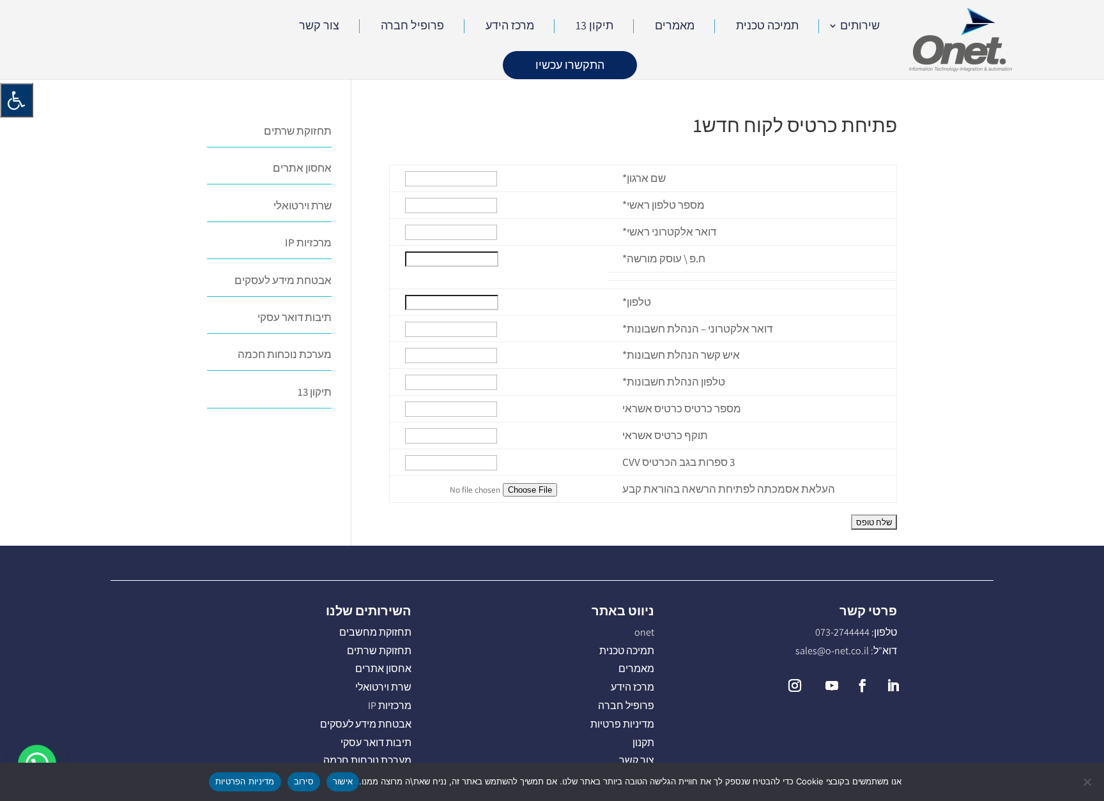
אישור (343, 781)
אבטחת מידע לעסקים (283, 280)
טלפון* (636, 302)
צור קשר (319, 27)
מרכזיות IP (308, 243)
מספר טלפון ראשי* (663, 205)
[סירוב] (1088, 781)
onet (644, 632)
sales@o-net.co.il (832, 650)
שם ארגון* (644, 178)
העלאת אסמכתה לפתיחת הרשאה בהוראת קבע (728, 489)
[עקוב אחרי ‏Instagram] (798, 685)
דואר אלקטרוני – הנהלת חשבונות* (697, 329)
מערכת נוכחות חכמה (285, 354)
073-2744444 (842, 632)
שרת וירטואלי (302, 205)
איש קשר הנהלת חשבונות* (681, 355)
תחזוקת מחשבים (375, 632)
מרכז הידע (510, 27)
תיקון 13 (594, 27)
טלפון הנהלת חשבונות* (673, 382)
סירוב (304, 781)
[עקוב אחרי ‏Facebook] (862, 685)
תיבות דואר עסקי (294, 317)
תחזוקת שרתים (298, 131)
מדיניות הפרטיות (245, 781)
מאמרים (674, 27)
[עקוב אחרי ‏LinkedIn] (893, 685)
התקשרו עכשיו (569, 64)
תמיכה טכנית (767, 27)
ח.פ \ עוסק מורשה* (663, 258)
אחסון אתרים (302, 168)
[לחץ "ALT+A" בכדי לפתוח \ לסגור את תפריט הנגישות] (16, 100)
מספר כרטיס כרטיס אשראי (681, 408)
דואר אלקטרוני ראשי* (669, 232)
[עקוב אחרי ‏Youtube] (832, 685)
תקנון (643, 742)
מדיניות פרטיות (622, 724)
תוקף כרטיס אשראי (665, 435)
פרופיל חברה (412, 27)
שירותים (860, 27)
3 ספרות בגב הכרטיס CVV (678, 462)
